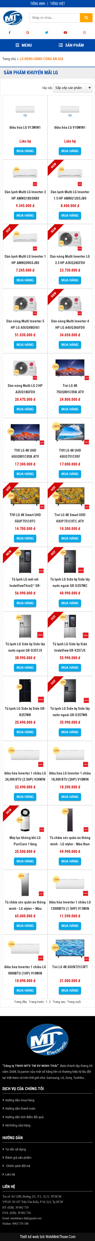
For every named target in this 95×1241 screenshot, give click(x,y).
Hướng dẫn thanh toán (20, 1108)
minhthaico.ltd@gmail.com (25, 1218)
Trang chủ (9, 59)
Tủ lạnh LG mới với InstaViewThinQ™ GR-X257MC (25, 585)
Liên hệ (10, 1174)
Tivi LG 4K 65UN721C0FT (70, 967)
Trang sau (59, 1002)
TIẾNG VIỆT (57, 4)
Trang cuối (74, 1002)
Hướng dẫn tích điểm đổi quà (24, 1117)
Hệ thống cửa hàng (17, 1125)
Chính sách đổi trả (17, 1166)
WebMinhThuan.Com (61, 1237)
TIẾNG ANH (37, 4)
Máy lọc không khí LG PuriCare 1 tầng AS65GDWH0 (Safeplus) (25, 844)
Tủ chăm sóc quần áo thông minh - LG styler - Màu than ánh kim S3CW (70, 844)
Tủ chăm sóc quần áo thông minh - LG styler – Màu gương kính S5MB (25, 908)
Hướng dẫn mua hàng (19, 1100)
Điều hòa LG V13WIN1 (25, 127)
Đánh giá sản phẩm (18, 1157)
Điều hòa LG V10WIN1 (70, 127)
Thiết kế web (30, 1237)
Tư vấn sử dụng (15, 1149)
